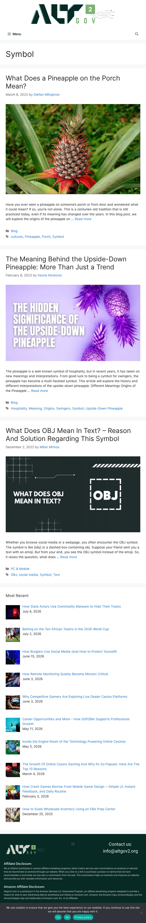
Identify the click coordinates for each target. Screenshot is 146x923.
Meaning (35, 408)
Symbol (58, 237)
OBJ (14, 575)
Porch (46, 237)
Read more (83, 219)
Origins (49, 408)
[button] (73, 844)
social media (28, 575)
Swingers (63, 408)
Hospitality (19, 408)
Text (56, 575)
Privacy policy (83, 917)
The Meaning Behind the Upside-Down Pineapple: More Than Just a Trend (66, 263)
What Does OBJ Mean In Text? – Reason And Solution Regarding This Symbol (68, 434)
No (67, 917)
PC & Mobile (20, 569)
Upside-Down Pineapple (104, 408)
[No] (141, 913)
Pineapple (32, 237)
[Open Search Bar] (136, 34)
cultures (17, 237)
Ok (58, 917)
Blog (14, 231)
